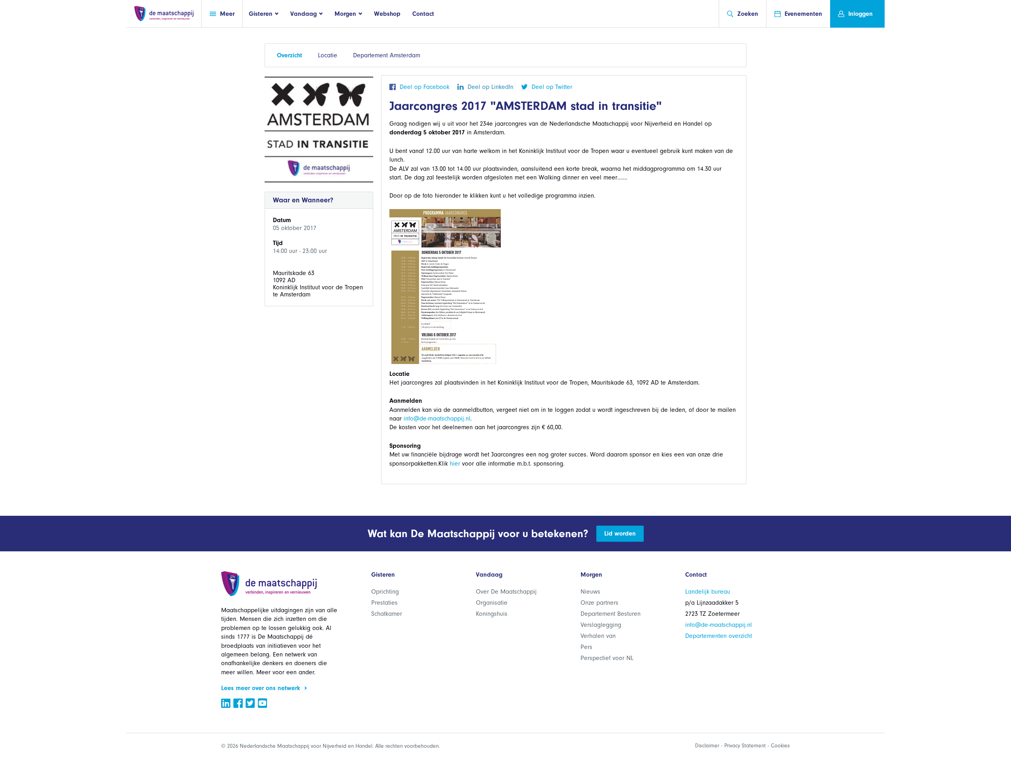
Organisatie (491, 602)
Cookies (780, 745)
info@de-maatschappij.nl (437, 418)
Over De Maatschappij (506, 591)
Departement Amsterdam (386, 55)
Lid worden (620, 533)
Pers (586, 647)
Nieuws (590, 591)
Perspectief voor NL (607, 658)
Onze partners (599, 602)
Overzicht (289, 55)
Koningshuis (491, 613)
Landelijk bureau (707, 591)
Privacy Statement (745, 745)
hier (455, 463)
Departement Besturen (611, 613)
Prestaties (384, 602)
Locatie (327, 55)
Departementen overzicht (718, 635)
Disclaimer (707, 745)
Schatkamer (386, 613)
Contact (423, 13)
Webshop (387, 13)
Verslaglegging (601, 624)
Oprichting (385, 591)
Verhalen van (598, 635)
